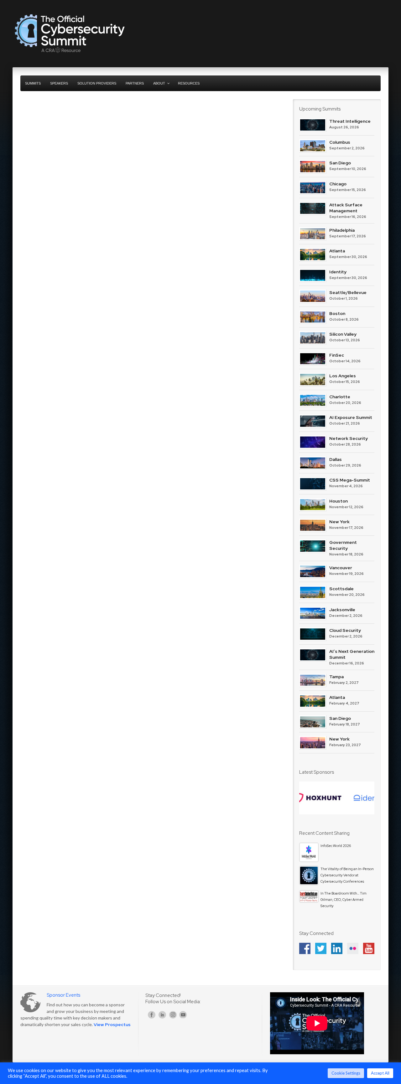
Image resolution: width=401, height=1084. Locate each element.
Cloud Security (345, 630)
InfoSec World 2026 (335, 846)
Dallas (335, 459)
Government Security (343, 545)
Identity (337, 272)
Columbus (339, 142)
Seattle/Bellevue (348, 292)
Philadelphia (342, 230)
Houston (338, 501)
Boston (337, 313)
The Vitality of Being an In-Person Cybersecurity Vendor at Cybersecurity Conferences (347, 875)
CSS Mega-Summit (349, 480)
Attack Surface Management (345, 208)
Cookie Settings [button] (345, 1073)
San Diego (340, 163)
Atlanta (337, 251)
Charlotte (339, 397)
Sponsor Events (63, 995)
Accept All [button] (380, 1073)
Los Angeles (342, 376)
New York (339, 521)
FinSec (336, 355)
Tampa (336, 676)
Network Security (348, 438)
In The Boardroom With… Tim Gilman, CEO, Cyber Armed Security (343, 899)
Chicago (337, 184)
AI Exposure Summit (350, 417)
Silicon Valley (343, 334)
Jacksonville (342, 609)
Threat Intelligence (350, 121)
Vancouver (340, 567)
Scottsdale (341, 588)
